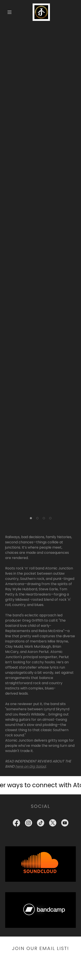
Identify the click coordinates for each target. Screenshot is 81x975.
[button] (9, 12)
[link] (41, 12)
